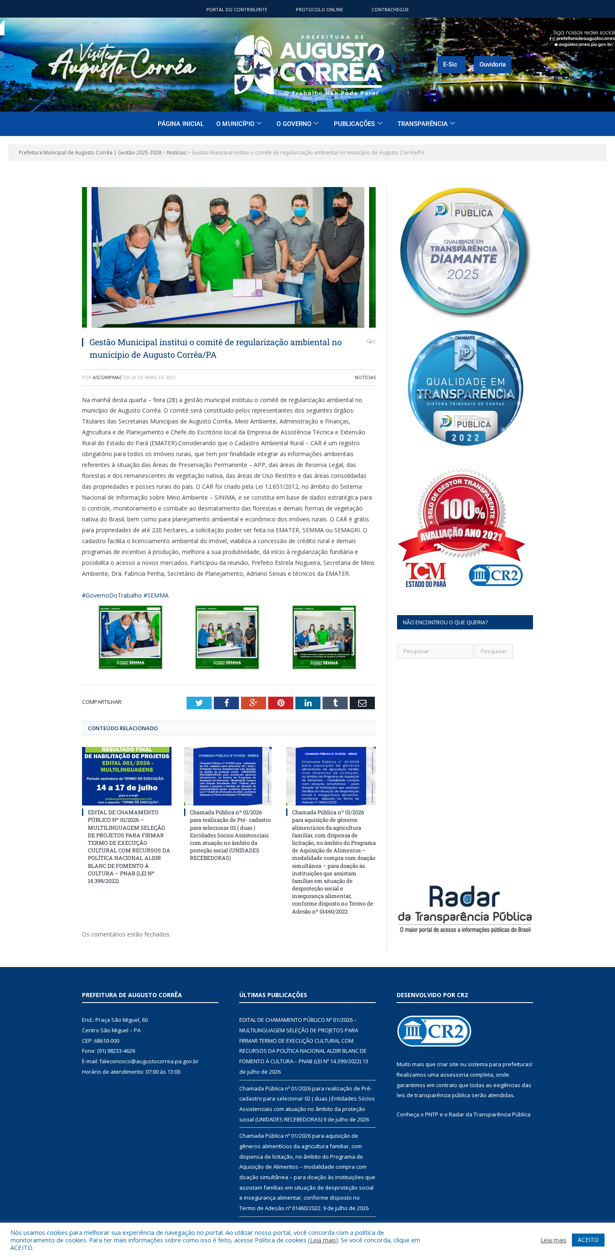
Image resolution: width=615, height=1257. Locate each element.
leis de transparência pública (433, 1095)
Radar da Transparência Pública (489, 1114)
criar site (448, 1064)
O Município (235, 124)
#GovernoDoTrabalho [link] (112, 595)
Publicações (354, 124)
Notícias (365, 377)
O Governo (294, 124)
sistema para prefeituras (499, 1064)
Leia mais (323, 1240)
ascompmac (107, 377)
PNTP (431, 1114)
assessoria (454, 1074)
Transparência (422, 124)
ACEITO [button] (588, 1240)
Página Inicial (181, 124)
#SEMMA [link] (156, 595)
